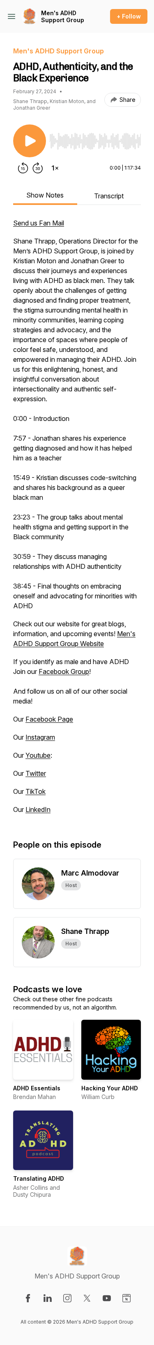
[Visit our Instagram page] (67, 1298)
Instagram (40, 737)
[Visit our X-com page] (87, 1298)
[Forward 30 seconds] (38, 168)
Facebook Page (49, 719)
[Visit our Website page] (126, 1298)
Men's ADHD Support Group (62, 16)
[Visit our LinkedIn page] (48, 1298)
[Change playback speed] (55, 168)
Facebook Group (64, 671)
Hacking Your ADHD (109, 1088)
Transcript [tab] (109, 196)
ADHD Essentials (36, 1088)
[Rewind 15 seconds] (23, 168)
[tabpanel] (77, 520)
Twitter (35, 773)
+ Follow (129, 16)
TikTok (35, 791)
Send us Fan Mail (38, 223)
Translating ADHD (38, 1178)
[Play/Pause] (29, 140)
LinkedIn (38, 809)
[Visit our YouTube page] (107, 1298)
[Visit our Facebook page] (28, 1298)
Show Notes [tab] (45, 195)
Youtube (38, 755)
